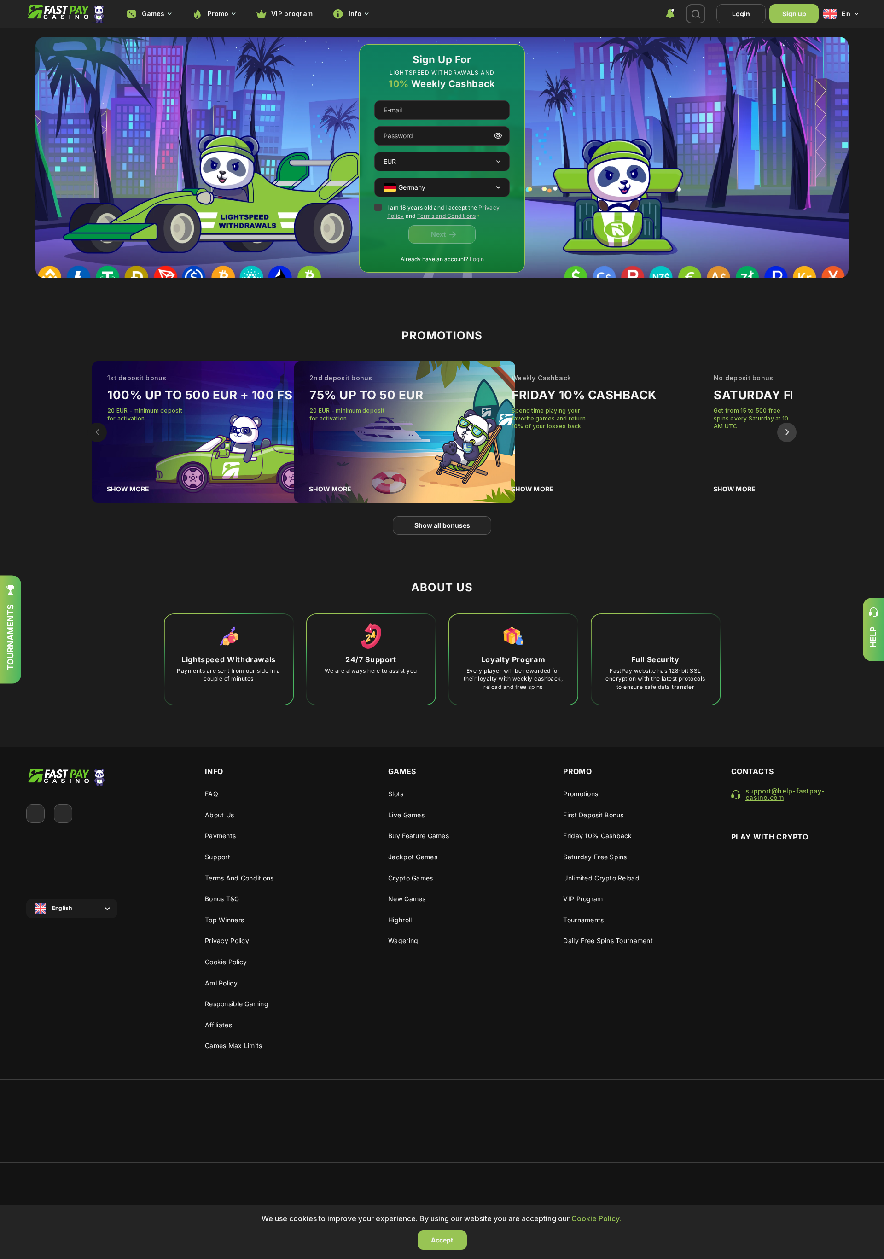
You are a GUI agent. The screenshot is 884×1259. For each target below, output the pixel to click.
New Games (407, 899)
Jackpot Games (412, 857)
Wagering (403, 940)
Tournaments (583, 920)
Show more (128, 489)
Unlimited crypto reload (601, 878)
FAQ (211, 794)
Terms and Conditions (446, 215)
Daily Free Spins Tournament (608, 940)
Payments (220, 835)
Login (741, 13)
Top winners (224, 920)
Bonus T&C (222, 899)
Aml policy (221, 983)
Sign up (794, 13)
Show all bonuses (442, 525)
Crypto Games (410, 878)
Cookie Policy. (596, 1218)
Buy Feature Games (418, 835)
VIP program (292, 13)
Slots (395, 794)
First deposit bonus (593, 815)
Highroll (400, 920)
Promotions (580, 794)
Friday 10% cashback (597, 835)
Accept (442, 1240)
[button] (498, 161)
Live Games (406, 815)
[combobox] (149, 14)
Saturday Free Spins (595, 857)
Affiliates (218, 1025)
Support (217, 857)
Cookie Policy (226, 962)
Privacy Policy (227, 940)
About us (219, 815)
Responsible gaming (236, 1004)
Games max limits (233, 1045)
